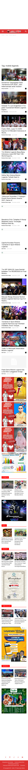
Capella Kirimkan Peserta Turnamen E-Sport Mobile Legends (11, 245)
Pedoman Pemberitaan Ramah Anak (11, 765)
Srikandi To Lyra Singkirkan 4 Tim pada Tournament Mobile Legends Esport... (14, 108)
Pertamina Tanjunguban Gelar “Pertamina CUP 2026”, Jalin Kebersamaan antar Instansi (12, 84)
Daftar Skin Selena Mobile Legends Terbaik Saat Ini (11, 176)
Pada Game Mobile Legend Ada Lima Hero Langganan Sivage (13, 371)
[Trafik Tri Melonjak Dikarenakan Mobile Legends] (14, 339)
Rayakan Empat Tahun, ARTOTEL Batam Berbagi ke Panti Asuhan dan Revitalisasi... (20, 541)
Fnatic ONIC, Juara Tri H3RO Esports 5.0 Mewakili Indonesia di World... (14, 131)
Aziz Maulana (5, 111)
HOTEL (4, 525)
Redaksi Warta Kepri (6, 134)
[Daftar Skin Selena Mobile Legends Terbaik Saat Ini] (14, 167)
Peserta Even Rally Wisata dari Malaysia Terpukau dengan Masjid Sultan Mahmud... (7, 682)
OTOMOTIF (5, 477)
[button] (2, 31)
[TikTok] (14, 757)
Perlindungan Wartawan (13, 763)
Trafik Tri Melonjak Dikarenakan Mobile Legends (13, 349)
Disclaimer (22, 765)
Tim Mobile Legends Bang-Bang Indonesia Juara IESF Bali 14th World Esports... (13, 154)
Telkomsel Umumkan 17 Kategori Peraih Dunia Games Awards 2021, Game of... (13, 198)
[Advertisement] (14, 15)
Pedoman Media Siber (19, 762)
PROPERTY (5, 549)
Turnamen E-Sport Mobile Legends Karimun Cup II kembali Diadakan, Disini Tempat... (13, 324)
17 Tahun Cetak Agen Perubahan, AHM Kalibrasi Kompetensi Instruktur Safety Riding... (7, 493)
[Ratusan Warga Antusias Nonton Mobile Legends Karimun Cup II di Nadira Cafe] (14, 287)
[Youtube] (22, 757)
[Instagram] (9, 757)
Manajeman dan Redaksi (7, 762)
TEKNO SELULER (6, 606)
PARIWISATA (5, 666)
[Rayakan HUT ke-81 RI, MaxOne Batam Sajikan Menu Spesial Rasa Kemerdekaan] (7, 533)
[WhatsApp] (18, 757)
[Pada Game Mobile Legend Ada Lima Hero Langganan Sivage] (14, 362)
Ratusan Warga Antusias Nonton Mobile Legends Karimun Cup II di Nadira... (14, 299)
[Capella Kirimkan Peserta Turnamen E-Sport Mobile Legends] (14, 235)
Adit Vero (4, 248)
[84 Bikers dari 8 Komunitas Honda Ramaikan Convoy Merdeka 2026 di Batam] (21, 485)
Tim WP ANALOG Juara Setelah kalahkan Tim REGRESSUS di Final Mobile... (14, 271)
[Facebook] (5, 757)
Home (3, 35)
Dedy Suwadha (5, 88)
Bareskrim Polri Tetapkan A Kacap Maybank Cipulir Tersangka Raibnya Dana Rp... (14, 221)
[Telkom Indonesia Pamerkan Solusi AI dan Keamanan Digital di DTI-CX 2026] (21, 613)
